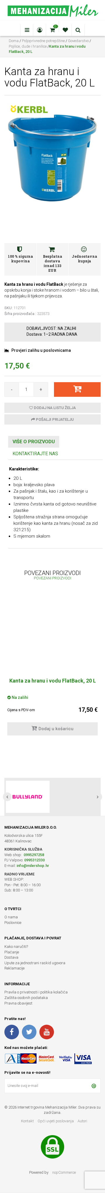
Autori (82, 1121)
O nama (11, 917)
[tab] (33, 442)
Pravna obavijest (18, 1003)
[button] (7, 796)
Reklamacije (14, 968)
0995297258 (33, 855)
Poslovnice (12, 922)
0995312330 (34, 860)
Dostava (11, 957)
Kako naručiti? (16, 946)
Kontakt (27, 1121)
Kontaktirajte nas (35, 453)
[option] (52, 667)
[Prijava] (93, 1086)
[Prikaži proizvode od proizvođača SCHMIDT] (28, 797)
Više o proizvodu (34, 441)
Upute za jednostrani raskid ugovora (34, 963)
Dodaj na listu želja (54, 408)
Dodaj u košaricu (56, 728)
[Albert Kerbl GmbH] (29, 109)
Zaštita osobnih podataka (26, 997)
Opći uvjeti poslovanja (56, 1121)
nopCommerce (64, 1172)
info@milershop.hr (33, 865)
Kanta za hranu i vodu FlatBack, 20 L (52, 681)
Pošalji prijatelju (54, 419)
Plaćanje (11, 952)
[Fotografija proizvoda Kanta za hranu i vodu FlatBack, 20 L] (52, 157)
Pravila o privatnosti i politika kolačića (36, 992)
